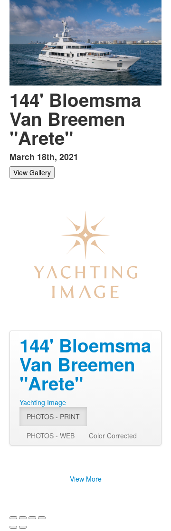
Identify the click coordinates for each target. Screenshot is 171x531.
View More (86, 479)
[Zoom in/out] (42, 517)
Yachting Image (42, 402)
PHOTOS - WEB (51, 435)
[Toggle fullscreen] (32, 517)
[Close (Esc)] (13, 517)
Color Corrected (113, 435)
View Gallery (32, 172)
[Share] (23, 517)
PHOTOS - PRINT (53, 416)
